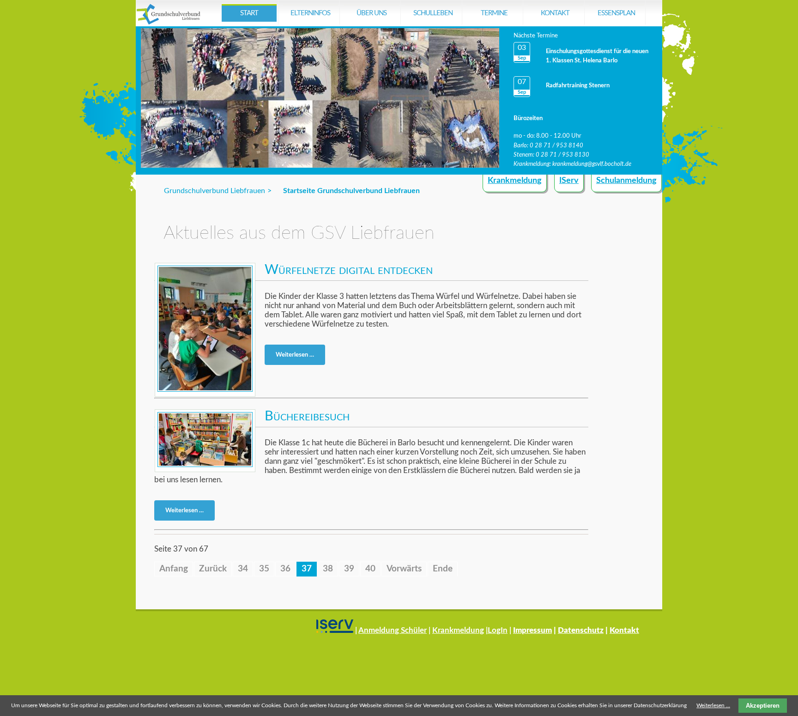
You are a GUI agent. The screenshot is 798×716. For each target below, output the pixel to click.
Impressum (532, 630)
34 (243, 568)
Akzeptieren (763, 705)
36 (285, 568)
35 (264, 568)
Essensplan (616, 13)
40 (370, 568)
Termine (494, 13)
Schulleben (433, 13)
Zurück (213, 568)
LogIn (498, 630)
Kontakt (555, 13)
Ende (443, 568)
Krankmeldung (515, 180)
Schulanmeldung (626, 180)
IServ (569, 180)
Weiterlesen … (298, 356)
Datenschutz (581, 630)
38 (328, 568)
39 (349, 568)
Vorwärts (404, 568)
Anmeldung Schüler (392, 630)
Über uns (372, 13)
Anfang (173, 568)
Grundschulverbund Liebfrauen (214, 190)
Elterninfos (310, 13)
